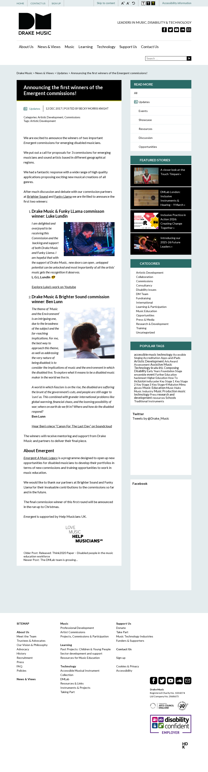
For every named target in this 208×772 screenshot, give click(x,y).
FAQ (19, 666)
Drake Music (35, 24)
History (21, 653)
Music (69, 46)
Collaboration (144, 277)
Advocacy (23, 649)
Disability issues (146, 289)
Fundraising (143, 298)
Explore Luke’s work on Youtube (54, 287)
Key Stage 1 (167, 381)
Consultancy (144, 285)
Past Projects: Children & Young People (85, 649)
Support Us (128, 46)
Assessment (142, 364)
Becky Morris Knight (94, 108)
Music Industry (143, 391)
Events (143, 111)
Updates (144, 102)
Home (20, 3)
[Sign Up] (188, 29)
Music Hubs (173, 387)
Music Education (146, 311)
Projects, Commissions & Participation (84, 636)
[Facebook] (164, 29)
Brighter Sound (37, 196)
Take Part (122, 632)
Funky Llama (63, 196)
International (144, 302)
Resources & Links (72, 683)
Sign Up (56, 3)
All (135, 93)
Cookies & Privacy (127, 666)
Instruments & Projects (75, 687)
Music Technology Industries (134, 636)
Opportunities (148, 146)
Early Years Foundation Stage (164, 371)
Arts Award (171, 361)
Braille (154, 368)
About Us (26, 46)
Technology (106, 46)
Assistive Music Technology (153, 366)
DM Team (142, 294)
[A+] (124, 3)
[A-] (129, 3)
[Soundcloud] (182, 29)
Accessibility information (176, 3)
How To (173, 377)
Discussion (146, 137)
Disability (140, 371)
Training (141, 328)
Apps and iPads (170, 358)
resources (159, 397)
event (151, 374)
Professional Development (77, 627)
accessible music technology (153, 354)
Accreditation (151, 358)
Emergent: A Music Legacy (41, 458)
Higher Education (157, 377)
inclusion (140, 381)
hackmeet (140, 377)
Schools (171, 397)
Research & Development (152, 324)
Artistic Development (50, 117)
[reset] (133, 3)
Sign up (121, 657)
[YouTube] (176, 29)
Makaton (173, 384)
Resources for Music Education (80, 657)
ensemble (140, 374)
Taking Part (67, 692)
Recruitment (25, 657)
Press (153, 394)
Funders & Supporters (130, 640)
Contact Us (37, 3)
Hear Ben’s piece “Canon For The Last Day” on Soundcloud (72, 426)
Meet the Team (26, 636)
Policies (21, 670)
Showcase (145, 120)
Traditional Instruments (149, 401)
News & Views (49, 46)
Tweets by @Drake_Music (150, 418)
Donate (121, 627)
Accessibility (124, 670)
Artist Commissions (72, 632)
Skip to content (106, 3)
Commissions (72, 117)
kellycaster (153, 381)
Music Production (165, 391)
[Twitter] (170, 29)
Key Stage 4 (159, 384)
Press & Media (145, 319)
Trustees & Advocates (31, 640)
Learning (85, 46)
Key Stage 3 (143, 384)
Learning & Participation (151, 306)
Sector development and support (81, 653)
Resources (145, 128)
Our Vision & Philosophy (32, 645)
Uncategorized (145, 332)
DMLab (64, 679)
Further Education (166, 374)
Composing (171, 368)
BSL (161, 368)
